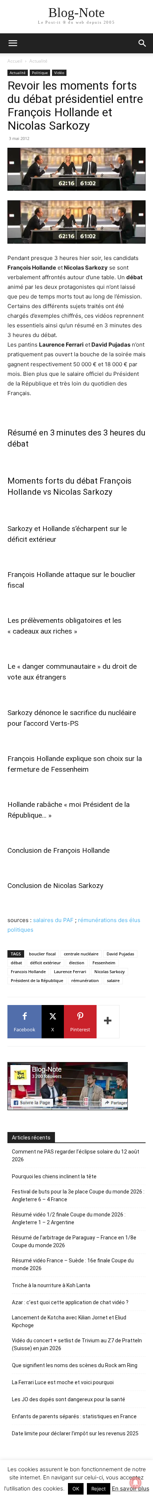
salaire (113, 980)
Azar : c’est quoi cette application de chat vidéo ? (70, 1302)
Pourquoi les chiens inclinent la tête (54, 1176)
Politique (40, 72)
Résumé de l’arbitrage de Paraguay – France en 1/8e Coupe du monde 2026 (74, 1241)
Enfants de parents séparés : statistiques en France (74, 1416)
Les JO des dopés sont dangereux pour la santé (68, 1399)
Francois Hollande (28, 971)
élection (76, 962)
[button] (142, 43)
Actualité (38, 61)
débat (16, 962)
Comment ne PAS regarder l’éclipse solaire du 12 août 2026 (75, 1155)
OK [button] (75, 1489)
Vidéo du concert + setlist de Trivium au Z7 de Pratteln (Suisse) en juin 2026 (77, 1344)
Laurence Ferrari (70, 971)
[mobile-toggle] (13, 43)
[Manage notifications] (135, 1483)
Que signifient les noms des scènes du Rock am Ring (74, 1365)
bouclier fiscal (42, 954)
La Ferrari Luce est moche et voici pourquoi (63, 1382)
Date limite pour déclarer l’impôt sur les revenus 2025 (75, 1433)
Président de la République (37, 980)
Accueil (14, 61)
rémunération (85, 980)
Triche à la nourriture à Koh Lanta (51, 1285)
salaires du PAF (53, 920)
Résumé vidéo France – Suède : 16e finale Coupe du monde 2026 (73, 1264)
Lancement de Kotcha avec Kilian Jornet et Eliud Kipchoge (69, 1321)
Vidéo (59, 72)
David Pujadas (120, 954)
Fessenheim (103, 962)
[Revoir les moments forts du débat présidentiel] (76, 221)
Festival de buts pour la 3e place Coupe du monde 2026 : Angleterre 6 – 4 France (78, 1195)
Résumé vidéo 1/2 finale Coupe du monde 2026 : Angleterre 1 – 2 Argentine (69, 1218)
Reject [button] (98, 1489)
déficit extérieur (45, 962)
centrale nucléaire (81, 954)
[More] (108, 1021)
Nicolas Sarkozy (109, 971)
